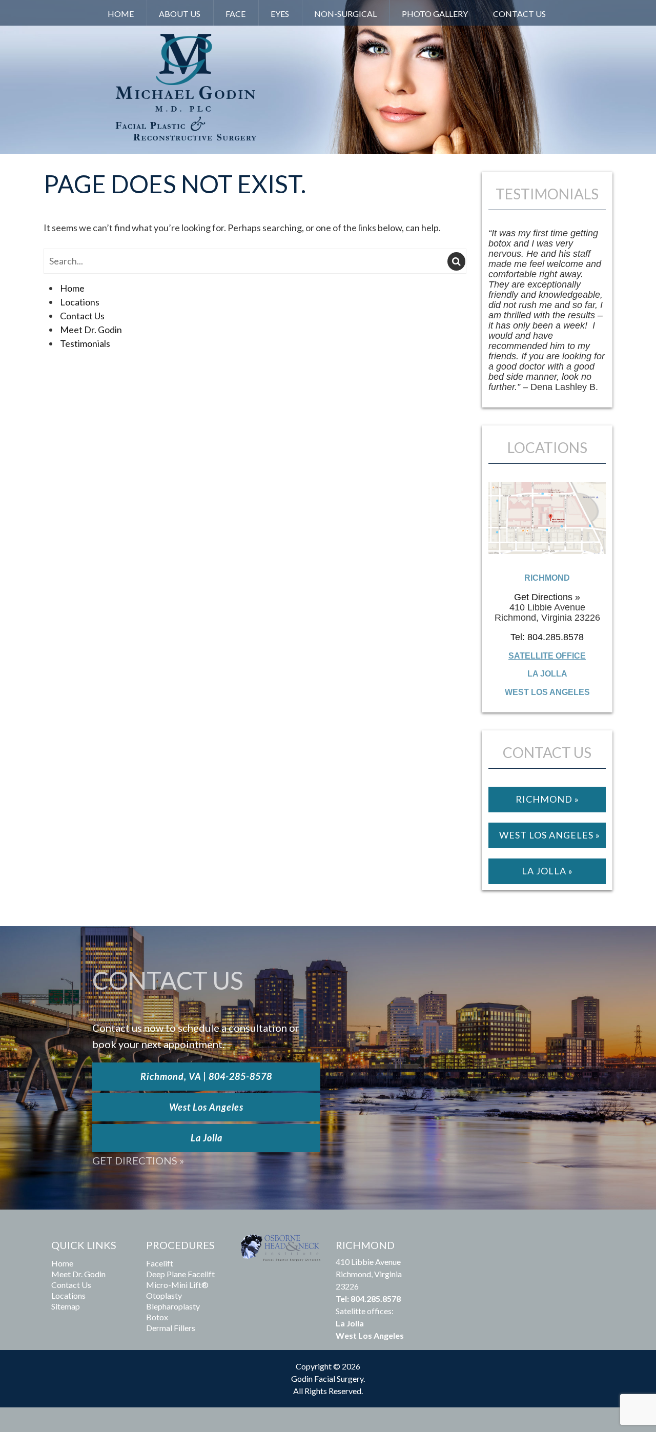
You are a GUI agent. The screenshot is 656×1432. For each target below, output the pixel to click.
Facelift (159, 1263)
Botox (157, 1317)
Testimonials (85, 343)
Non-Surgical (345, 13)
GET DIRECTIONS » (138, 1160)
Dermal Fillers (170, 1328)
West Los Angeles (206, 1107)
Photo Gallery (435, 13)
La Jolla (206, 1137)
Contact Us (519, 13)
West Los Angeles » (549, 835)
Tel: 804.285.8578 (547, 637)
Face (235, 13)
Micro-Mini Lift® (177, 1285)
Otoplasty (164, 1295)
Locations (79, 302)
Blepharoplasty (173, 1306)
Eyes (280, 13)
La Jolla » (547, 870)
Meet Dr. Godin (91, 329)
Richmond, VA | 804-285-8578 (206, 1076)
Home (121, 13)
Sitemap (65, 1306)
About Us (179, 13)
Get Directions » (547, 597)
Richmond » (547, 799)
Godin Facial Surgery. (328, 1378)
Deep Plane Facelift (180, 1274)
